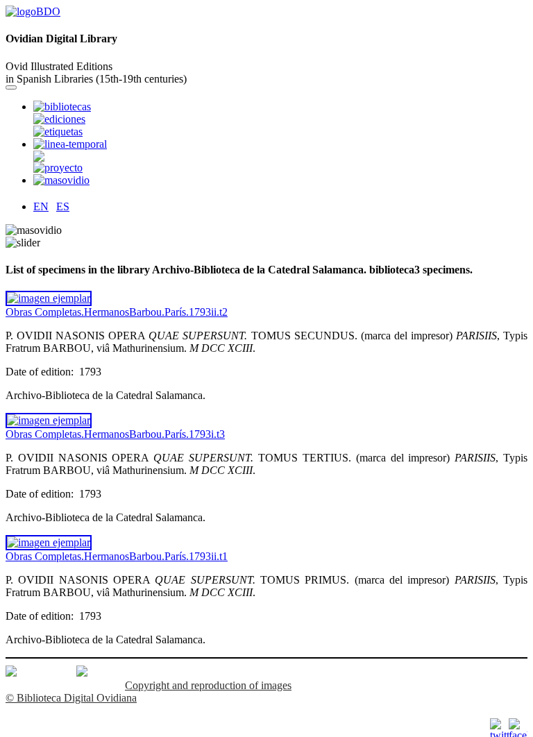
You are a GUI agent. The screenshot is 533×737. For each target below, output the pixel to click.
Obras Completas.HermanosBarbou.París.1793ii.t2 (117, 312)
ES (62, 206)
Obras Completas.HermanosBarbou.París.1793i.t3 (115, 434)
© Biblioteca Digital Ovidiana (71, 698)
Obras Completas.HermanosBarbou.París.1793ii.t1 (117, 556)
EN (41, 206)
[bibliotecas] (33, 11)
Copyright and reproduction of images (208, 685)
